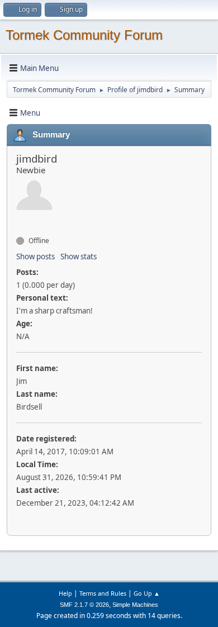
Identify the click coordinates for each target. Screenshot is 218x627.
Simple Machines (135, 604)
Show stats (78, 256)
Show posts (35, 256)
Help (65, 593)
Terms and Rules (102, 593)
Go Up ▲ (147, 593)
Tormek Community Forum (84, 34)
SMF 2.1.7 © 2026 (84, 604)
